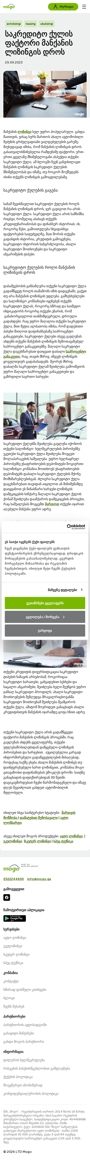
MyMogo (66, 7)
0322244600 (13, 879)
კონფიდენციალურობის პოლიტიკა (30, 1094)
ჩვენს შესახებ (13, 1006)
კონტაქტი (11, 981)
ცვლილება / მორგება (42, 616)
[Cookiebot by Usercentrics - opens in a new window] (67, 527)
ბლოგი (9, 998)
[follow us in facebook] (6, 897)
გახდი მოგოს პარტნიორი (23, 1042)
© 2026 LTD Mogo (17, 1152)
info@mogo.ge (39, 879)
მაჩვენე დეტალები (62, 589)
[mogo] (45, 868)
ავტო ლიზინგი (72, 836)
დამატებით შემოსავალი (39, 818)
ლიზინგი (24, 132)
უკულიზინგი (12, 841)
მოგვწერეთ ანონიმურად (22, 1085)
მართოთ (52, 504)
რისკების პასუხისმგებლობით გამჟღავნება (36, 1068)
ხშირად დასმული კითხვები (24, 990)
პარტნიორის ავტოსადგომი (25, 1025)
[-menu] (84, 6)
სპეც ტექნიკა (63, 841)
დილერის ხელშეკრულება (24, 1060)
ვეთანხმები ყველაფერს (45, 603)
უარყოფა (45, 630)
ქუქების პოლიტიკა (18, 1077)
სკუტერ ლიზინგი (38, 841)
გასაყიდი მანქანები (18, 1033)
